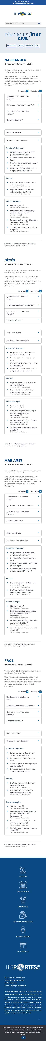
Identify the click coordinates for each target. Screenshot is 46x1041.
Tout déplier (35, 91)
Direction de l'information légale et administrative (20, 244)
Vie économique (23, 952)
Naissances (11, 46)
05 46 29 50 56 (11, 983)
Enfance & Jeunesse (23, 937)
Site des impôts (16, 206)
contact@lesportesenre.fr (15, 985)
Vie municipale (23, 907)
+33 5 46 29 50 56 (23, 2)
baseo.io (24, 245)
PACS (37, 46)
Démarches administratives (23, 922)
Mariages (29, 46)
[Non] (43, 1033)
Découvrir (23, 877)
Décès (21, 46)
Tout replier (22, 91)
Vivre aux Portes (23, 892)
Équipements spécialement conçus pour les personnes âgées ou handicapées (23, 213)
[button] (23, 97)
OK (24, 1038)
